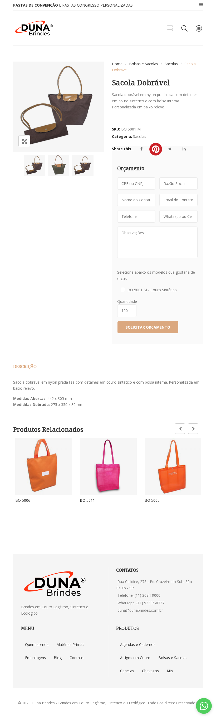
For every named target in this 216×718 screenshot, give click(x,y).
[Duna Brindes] (34, 28)
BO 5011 (87, 500)
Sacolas (171, 63)
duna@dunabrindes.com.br (140, 610)
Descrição (25, 366)
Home (117, 63)
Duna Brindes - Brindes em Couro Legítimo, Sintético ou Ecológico (88, 702)
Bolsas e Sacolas (143, 63)
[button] (204, 706)
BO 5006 (22, 500)
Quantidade (128, 301)
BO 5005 (152, 500)
